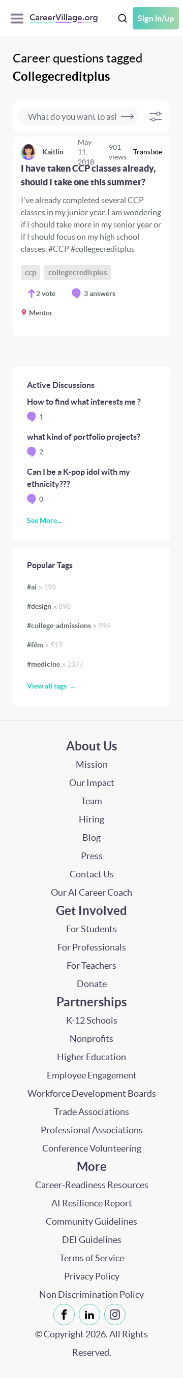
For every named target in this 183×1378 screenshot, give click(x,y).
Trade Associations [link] (91, 1111)
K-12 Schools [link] (91, 1020)
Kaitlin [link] (53, 152)
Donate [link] (92, 983)
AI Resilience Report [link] (91, 1203)
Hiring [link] (91, 819)
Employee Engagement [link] (92, 1075)
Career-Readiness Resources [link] (91, 1184)
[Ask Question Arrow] (127, 116)
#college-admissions (68, 625)
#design (49, 606)
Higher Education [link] (91, 1057)
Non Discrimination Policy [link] (91, 1294)
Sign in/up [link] (156, 18)
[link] (91, 236)
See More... (44, 520)
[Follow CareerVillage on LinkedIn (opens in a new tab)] (91, 1314)
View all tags (47, 686)
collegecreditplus (77, 272)
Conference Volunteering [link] (91, 1148)
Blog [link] (91, 837)
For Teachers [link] (91, 965)
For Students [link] (91, 929)
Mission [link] (92, 764)
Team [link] (91, 801)
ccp (30, 272)
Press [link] (92, 855)
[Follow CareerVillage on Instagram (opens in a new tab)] (117, 1314)
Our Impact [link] (91, 782)
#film (45, 645)
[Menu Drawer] (19, 18)
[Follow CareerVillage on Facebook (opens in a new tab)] (66, 1314)
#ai (41, 587)
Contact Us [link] (92, 874)
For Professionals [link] (91, 947)
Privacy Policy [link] (91, 1276)
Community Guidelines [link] (91, 1221)
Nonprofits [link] (91, 1038)
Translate (147, 152)
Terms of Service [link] (91, 1258)
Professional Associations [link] (92, 1130)
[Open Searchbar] (122, 18)
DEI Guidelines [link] (91, 1239)
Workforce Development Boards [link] (91, 1093)
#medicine (55, 664)
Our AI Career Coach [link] (91, 892)
